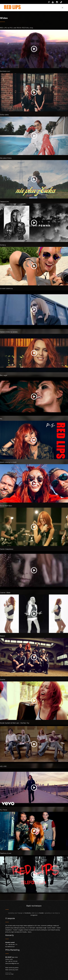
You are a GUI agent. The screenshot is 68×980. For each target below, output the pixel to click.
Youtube (41, 913)
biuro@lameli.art (10, 946)
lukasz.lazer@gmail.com (12, 963)
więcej (29, 932)
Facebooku (28, 913)
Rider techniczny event (11, 969)
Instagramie (33, 915)
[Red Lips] (12, 7)
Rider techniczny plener (12, 967)
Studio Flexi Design (9, 974)
